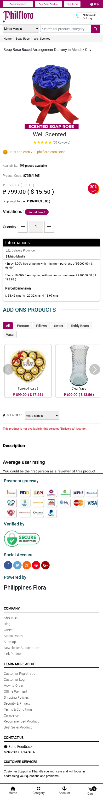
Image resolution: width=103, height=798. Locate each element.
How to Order (13, 685)
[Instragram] (27, 565)
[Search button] (95, 29)
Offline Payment (15, 691)
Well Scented (42, 38)
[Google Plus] (45, 565)
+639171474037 (24, 752)
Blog (7, 623)
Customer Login (15, 679)
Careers (9, 629)
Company (12, 608)
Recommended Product (21, 721)
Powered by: (16, 577)
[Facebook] (8, 565)
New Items (72, 4)
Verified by (14, 524)
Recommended (18, 4)
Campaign (11, 715)
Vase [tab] (9, 334)
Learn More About (20, 664)
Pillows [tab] (41, 325)
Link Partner (13, 653)
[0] (90, 788)
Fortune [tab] (23, 325)
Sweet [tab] (58, 325)
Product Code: (21, 175)
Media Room (13, 635)
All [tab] (8, 325)
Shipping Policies (16, 697)
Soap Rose (22, 38)
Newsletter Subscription (21, 647)
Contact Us (13, 737)
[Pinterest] (36, 565)
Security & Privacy (17, 703)
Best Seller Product (48, 4)
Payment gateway (21, 480)
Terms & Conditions (18, 709)
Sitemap (10, 641)
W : (31, 295)
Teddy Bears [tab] (80, 325)
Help (96, 4)
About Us (10, 618)
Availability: (25, 165)
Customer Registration (20, 673)
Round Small (37, 212)
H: (50, 295)
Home (7, 38)
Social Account (18, 554)
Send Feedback (20, 746)
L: (13, 295)
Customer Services (20, 761)
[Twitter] (17, 565)
